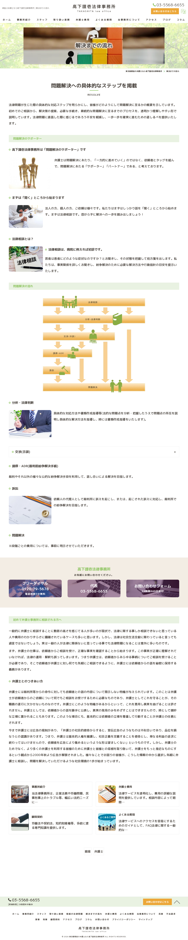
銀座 (88, 851)
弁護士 (98, 851)
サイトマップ (146, 919)
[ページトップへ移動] (177, 902)
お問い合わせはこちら (165, 11)
